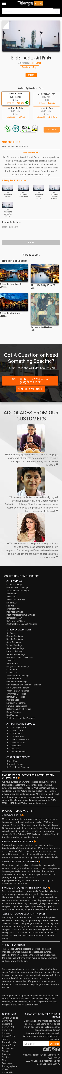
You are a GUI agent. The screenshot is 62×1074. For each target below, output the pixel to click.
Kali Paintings (12, 715)
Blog (4, 1060)
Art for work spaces (16, 751)
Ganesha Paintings (15, 648)
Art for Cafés (12, 748)
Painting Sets (12, 700)
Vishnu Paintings (14, 645)
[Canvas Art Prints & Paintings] (40, 861)
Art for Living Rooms (16, 727)
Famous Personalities (16, 706)
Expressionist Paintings (17, 587)
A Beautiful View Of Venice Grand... (11, 314)
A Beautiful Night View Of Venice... (11, 285)
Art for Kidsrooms (15, 736)
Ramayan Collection (15, 697)
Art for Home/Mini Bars (17, 739)
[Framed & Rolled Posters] (35, 841)
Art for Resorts (13, 745)
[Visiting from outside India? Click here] (19, 778)
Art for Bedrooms (14, 730)
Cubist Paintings (14, 584)
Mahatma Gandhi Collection (19, 657)
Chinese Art (12, 672)
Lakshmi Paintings (15, 651)
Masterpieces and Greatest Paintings (23, 684)
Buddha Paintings (14, 639)
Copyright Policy (9, 1042)
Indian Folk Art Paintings (17, 690)
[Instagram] (54, 1050)
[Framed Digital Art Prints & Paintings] (49, 888)
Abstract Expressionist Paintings (21, 624)
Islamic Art (11, 593)
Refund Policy (8, 1036)
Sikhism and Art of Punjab (18, 709)
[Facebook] (49, 1050)
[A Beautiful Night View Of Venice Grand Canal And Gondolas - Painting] (14, 272)
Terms (5, 1039)
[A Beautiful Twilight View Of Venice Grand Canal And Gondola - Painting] (45, 273)
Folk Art (10, 605)
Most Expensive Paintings (18, 687)
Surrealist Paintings (15, 621)
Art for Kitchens (14, 733)
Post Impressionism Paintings (20, 615)
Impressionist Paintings (17, 590)
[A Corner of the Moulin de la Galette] (45, 309)
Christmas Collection (16, 694)
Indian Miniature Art (15, 599)
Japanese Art (12, 663)
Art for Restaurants (15, 742)
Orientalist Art (12, 609)
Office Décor (12, 761)
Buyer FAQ (7, 1030)
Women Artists (13, 678)
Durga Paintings (13, 712)
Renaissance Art (14, 618)
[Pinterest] (58, 1050)
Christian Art (12, 669)
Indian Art (11, 596)
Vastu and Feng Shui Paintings (20, 718)
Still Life (13, 226)
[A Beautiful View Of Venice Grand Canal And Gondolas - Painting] (14, 302)
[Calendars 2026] (22, 815)
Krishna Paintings (14, 636)
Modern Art (11, 602)
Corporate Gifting (14, 764)
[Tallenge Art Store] (31, 3)
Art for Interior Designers (18, 767)
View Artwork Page (29, 67)
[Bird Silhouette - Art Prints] (31, 35)
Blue (4, 226)
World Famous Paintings (18, 675)
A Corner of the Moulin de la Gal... (42, 328)
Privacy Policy (8, 1045)
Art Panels (11, 633)
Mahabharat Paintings (16, 681)
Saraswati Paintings (15, 654)
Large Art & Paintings (16, 703)
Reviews (6, 1033)
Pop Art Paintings (14, 612)
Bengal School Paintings (17, 666)
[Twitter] (45, 1050)
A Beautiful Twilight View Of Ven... (43, 286)
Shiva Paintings (13, 642)
